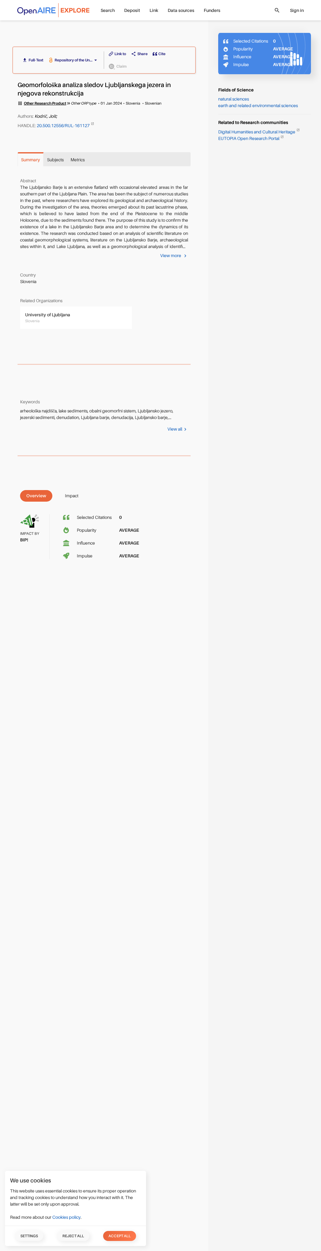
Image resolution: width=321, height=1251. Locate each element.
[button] (77, 60)
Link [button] (154, 10)
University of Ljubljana (47, 314)
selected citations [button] (94, 517)
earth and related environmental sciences (258, 105)
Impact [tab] (71, 495)
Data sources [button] (181, 10)
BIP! (24, 539)
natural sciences (233, 98)
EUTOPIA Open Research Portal (249, 138)
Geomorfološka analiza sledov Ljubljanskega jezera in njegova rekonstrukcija (94, 89)
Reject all (73, 1236)
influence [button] (86, 542)
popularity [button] (86, 530)
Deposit (132, 10)
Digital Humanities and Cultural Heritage (257, 131)
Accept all (119, 1236)
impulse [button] (84, 555)
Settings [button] (29, 1236)
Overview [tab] (36, 495)
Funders (212, 10)
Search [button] (108, 10)
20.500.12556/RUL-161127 (64, 125)
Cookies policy (66, 1217)
